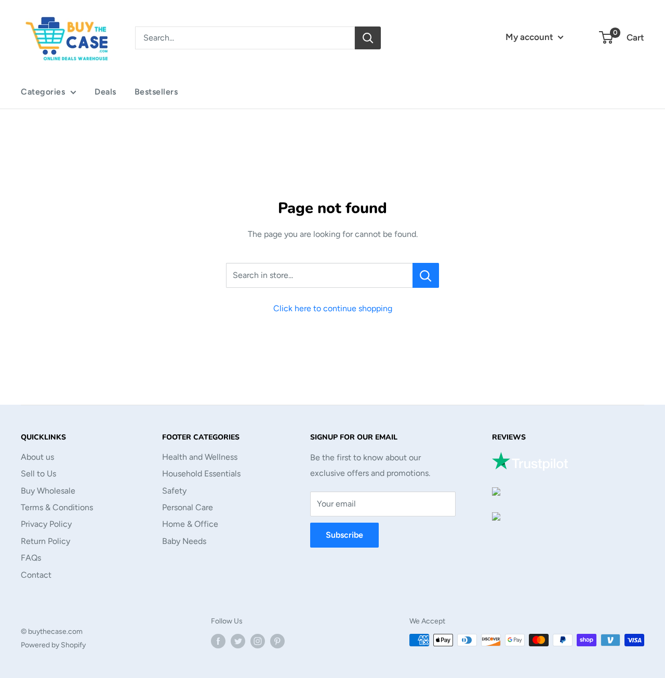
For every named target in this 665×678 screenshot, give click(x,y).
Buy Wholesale (48, 491)
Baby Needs (184, 541)
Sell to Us (38, 473)
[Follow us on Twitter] (238, 641)
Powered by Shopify (53, 645)
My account (530, 37)
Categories (43, 92)
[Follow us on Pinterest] (277, 641)
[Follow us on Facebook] (218, 641)
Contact (36, 575)
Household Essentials (201, 473)
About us (37, 457)
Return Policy (45, 541)
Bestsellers (156, 92)
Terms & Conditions (57, 507)
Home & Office (190, 524)
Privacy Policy (46, 524)
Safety (174, 491)
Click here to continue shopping (332, 308)
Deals (105, 92)
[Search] (368, 37)
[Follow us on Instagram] (257, 641)
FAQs (31, 558)
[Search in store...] (426, 275)
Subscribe (344, 535)
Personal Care (187, 507)
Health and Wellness (199, 457)
